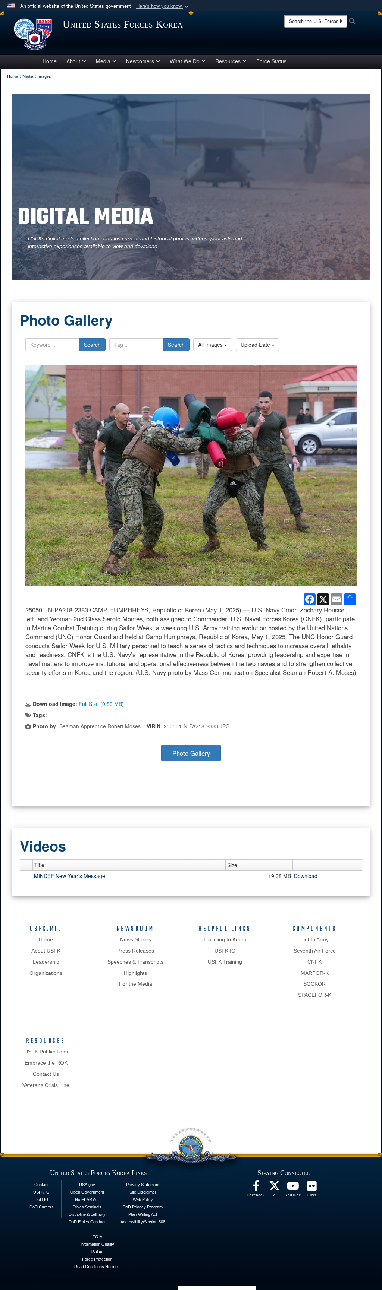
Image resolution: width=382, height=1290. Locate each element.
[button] (163, 6)
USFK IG (225, 951)
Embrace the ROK (46, 1063)
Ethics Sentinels (87, 1207)
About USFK (45, 951)
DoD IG (41, 1199)
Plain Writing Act (142, 1214)
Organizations (45, 973)
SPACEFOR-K (314, 995)
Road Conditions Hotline (96, 1266)
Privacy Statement (142, 1184)
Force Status (271, 61)
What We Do (185, 61)
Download (305, 875)
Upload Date (256, 344)
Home (50, 61)
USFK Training (225, 962)
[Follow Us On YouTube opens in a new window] (293, 1188)
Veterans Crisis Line (45, 1085)
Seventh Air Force (315, 951)
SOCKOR (314, 984)
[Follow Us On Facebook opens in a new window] (256, 1188)
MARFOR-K (315, 973)
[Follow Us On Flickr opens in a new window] (312, 1188)
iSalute (97, 1251)
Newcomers (140, 61)
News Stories (135, 939)
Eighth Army (314, 939)
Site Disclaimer (142, 1192)
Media (103, 61)
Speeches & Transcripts (135, 962)
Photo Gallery (191, 753)
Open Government (87, 1192)
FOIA (97, 1236)
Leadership (46, 962)
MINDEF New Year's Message (69, 875)
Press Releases (135, 951)
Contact (41, 1184)
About (73, 61)
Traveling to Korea (225, 939)
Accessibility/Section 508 (142, 1222)
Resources (228, 61)
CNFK (314, 962)
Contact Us (46, 1074)
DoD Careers (41, 1207)
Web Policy (143, 1199)
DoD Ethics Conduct (87, 1222)
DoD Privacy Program (143, 1207)
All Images (211, 344)
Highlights (135, 973)
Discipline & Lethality (87, 1214)
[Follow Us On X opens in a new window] (274, 1188)
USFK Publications (46, 1052)
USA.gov (87, 1184)
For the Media (135, 984)
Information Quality (97, 1244)
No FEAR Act (87, 1199)
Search (92, 344)
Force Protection (97, 1259)
